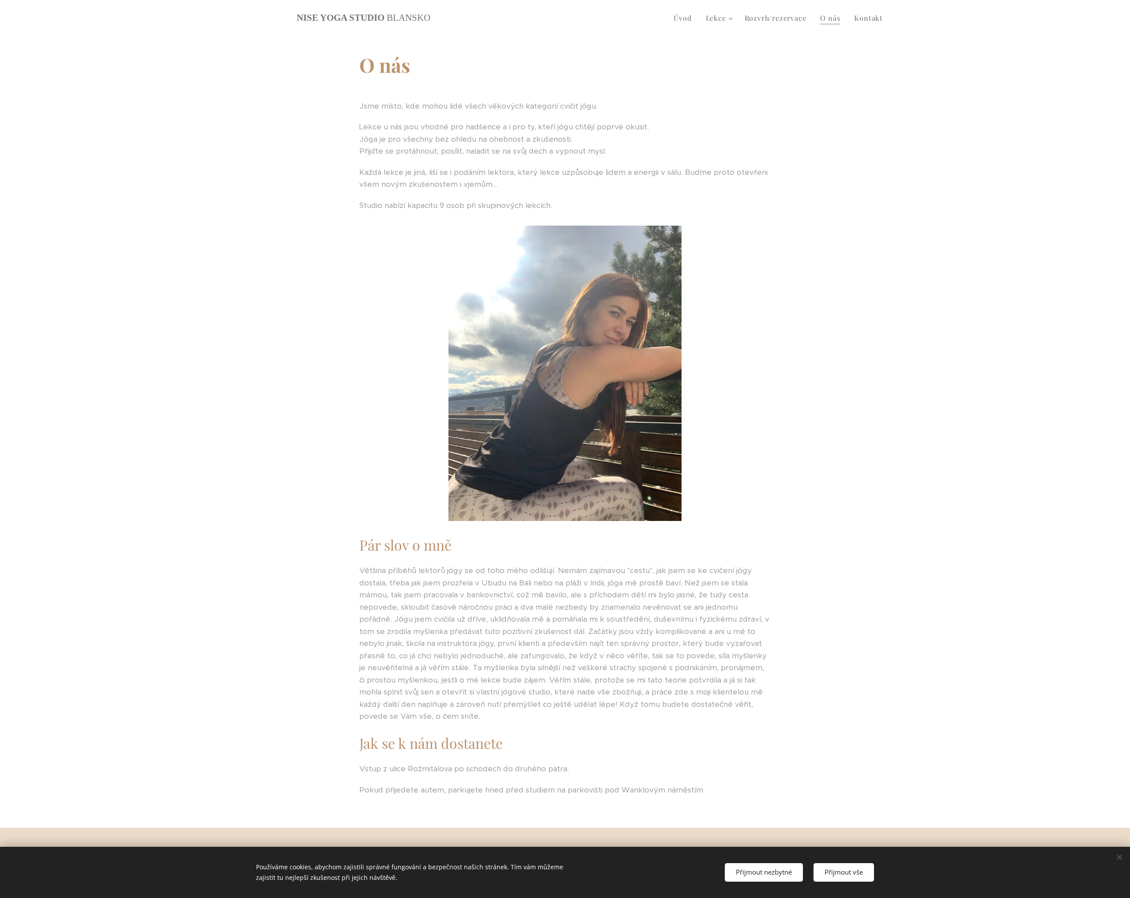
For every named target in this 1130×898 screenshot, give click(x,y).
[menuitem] (684, 18)
